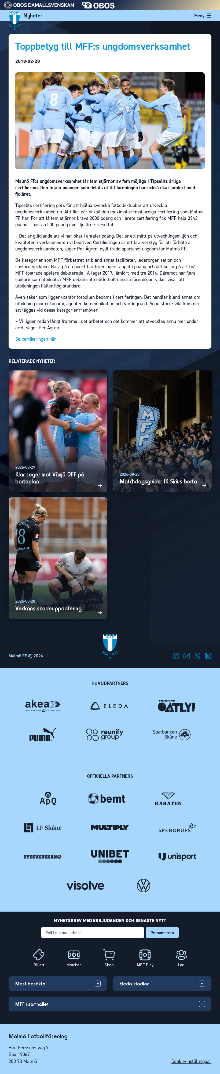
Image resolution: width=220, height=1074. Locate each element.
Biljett (39, 965)
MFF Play (145, 965)
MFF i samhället (32, 1003)
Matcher (74, 965)
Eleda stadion (134, 983)
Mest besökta (30, 983)
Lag (181, 965)
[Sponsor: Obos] (98, 7)
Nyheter (32, 16)
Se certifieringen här (35, 339)
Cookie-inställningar (191, 1061)
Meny (199, 16)
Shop (109, 965)
